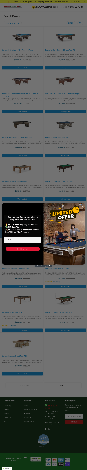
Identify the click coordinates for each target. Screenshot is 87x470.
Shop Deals (23, 249)
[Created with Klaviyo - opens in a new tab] (43, 266)
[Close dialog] (82, 205)
